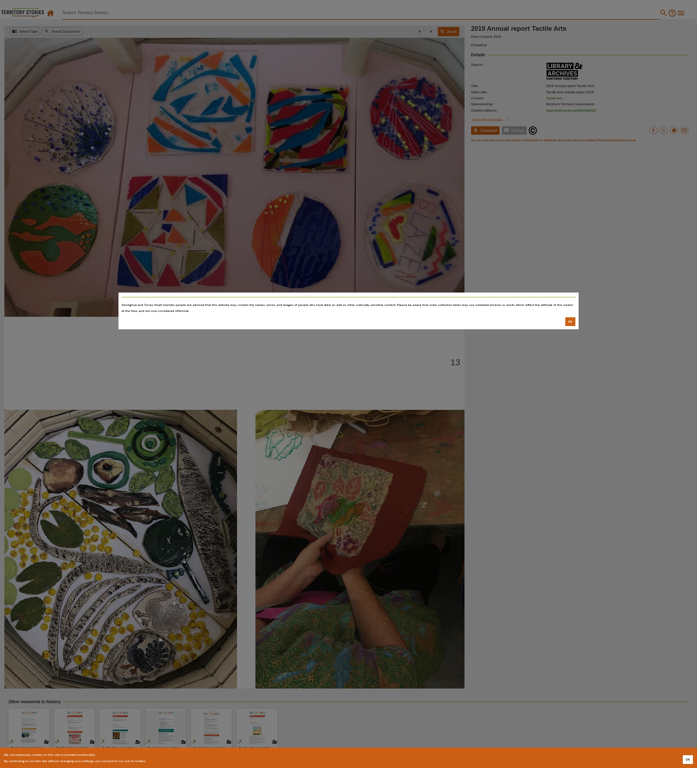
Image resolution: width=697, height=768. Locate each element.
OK (570, 321)
